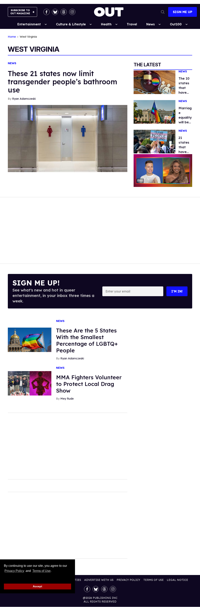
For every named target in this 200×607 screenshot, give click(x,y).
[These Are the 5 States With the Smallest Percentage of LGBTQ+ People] (29, 339)
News (150, 24)
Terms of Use (41, 570)
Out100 (176, 24)
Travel (132, 24)
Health (106, 24)
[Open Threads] (64, 12)
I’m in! (177, 291)
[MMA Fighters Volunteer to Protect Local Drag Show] (29, 383)
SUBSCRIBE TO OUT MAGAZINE (20, 12)
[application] (163, 170)
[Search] (162, 12)
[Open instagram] (72, 12)
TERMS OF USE (153, 580)
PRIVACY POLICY (128, 580)
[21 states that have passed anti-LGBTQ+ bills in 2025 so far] (154, 141)
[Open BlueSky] (55, 12)
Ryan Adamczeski (24, 98)
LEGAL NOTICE (177, 580)
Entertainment (29, 24)
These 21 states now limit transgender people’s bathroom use (62, 81)
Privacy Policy (14, 570)
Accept (37, 586)
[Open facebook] (46, 12)
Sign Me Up (182, 12)
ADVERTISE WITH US (98, 580)
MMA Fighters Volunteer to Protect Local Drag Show (89, 384)
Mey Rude (67, 398)
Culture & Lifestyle (71, 24)
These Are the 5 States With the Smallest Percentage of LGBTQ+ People (87, 340)
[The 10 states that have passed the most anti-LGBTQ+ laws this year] (154, 82)
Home (12, 36)
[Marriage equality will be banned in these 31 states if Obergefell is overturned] (154, 112)
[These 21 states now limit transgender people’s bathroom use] (67, 138)
